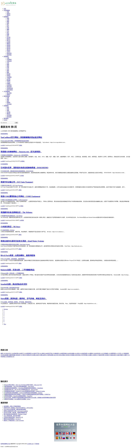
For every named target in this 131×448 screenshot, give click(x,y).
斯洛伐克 (9, 53)
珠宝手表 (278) (51, 353)
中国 (8, 58)
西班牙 (8, 39)
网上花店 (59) (37, 355)
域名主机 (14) (114, 355)
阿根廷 (8, 102)
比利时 (8, 42)
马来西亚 (9, 77)
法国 (8, 20)
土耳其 (8, 78)
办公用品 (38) (63, 355)
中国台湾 (9, 61)
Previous (6, 309)
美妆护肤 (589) (17, 353)
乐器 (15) (108, 355)
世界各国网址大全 (5, 443)
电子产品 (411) (38, 353)
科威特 (8, 83)
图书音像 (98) (13, 355)
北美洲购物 (7, 10)
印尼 (8, 69)
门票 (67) (24, 355)
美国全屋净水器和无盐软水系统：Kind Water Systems (22, 241)
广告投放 (36, 443)
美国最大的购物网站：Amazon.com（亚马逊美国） (21, 152)
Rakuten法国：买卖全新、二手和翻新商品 (17, 270)
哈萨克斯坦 (10, 89)
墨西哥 (8, 15)
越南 (8, 70)
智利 (8, 99)
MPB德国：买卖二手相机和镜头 (12, 406)
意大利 (8, 37)
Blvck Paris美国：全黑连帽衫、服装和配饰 (18, 255)
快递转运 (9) (11, 356)
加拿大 (8, 13)
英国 (8, 18)
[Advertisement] (46, 336)
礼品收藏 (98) (6, 355)
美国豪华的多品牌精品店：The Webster (16, 212)
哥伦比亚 (9, 104)
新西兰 (8, 94)
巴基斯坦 (9, 85)
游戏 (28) (74, 355)
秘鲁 (8, 101)
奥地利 (8, 45)
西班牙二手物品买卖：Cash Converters (14, 420)
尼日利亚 (9, 115)
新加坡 (8, 74)
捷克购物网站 (4, 223)
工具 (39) (57, 355)
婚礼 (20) (92, 355)
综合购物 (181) (73, 353)
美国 (8, 12)
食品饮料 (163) (86, 353)
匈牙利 (8, 48)
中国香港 (9, 59)
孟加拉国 (9, 86)
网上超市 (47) (44, 355)
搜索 (17, 122)
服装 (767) (3, 353)
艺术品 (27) (79, 355)
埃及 (8, 109)
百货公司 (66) (30, 355)
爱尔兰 (8, 40)
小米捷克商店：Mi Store (10, 227)
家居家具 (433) (30, 353)
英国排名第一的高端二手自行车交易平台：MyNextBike (18, 407)
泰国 (8, 66)
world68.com (30, 443)
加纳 (8, 110)
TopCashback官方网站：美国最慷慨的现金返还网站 (21, 137)
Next (5, 324)
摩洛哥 (8, 113)
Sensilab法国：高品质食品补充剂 (14, 284)
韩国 (8, 64)
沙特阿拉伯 (10, 88)
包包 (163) (79, 353)
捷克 (8, 35)
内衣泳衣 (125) (99, 353)
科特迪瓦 (9, 116)
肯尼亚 (8, 112)
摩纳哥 (8, 50)
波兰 (8, 32)
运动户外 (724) (10, 353)
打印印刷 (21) (86, 355)
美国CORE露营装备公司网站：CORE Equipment (20, 196)
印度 (8, 67)
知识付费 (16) (102, 355)
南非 (8, 107)
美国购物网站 (4, 133)
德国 (8, 21)
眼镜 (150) (93, 353)
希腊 (8, 34)
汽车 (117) (121, 353)
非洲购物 (6, 105)
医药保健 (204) (65, 353)
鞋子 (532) (24, 353)
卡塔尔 (8, 81)
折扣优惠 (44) (51, 355)
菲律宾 (8, 75)
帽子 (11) (127, 355)
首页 (5, 8)
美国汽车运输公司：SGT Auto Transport (17, 182)
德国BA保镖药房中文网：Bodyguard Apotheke (16, 411)
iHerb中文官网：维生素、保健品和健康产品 (15, 412)
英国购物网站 (4, 295)
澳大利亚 (9, 93)
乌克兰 (8, 51)
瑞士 (8, 24)
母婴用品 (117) (115, 353)
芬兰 (8, 31)
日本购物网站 (4, 164)
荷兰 (8, 26)
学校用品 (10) (4, 356)
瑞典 (8, 23)
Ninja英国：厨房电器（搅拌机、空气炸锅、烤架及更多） (24, 299)
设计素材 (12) (121, 355)
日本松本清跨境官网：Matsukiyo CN (13, 417)
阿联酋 (8, 80)
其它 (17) (96, 355)
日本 (8, 62)
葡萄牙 (8, 43)
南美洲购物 (7, 96)
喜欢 (20, 145)
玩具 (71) (19, 355)
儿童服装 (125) (107, 353)
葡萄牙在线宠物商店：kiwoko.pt (12, 419)
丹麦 (8, 27)
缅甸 (8, 72)
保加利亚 (9, 54)
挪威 (8, 29)
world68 (3, 145)
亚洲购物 (6, 56)
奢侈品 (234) (58, 353)
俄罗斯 (8, 47)
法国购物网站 (4, 266)
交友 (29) (69, 355)
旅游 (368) (44, 353)
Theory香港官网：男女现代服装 (12, 415)
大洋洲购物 (7, 91)
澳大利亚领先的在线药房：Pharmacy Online (15, 414)
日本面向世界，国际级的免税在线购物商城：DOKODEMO (24, 168)
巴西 (8, 97)
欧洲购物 (6, 16)
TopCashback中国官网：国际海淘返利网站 (15, 409)
